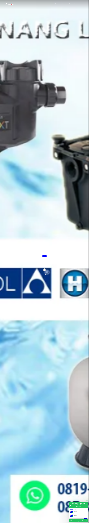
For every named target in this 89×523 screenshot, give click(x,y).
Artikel (44, 256)
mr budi (44, 273)
